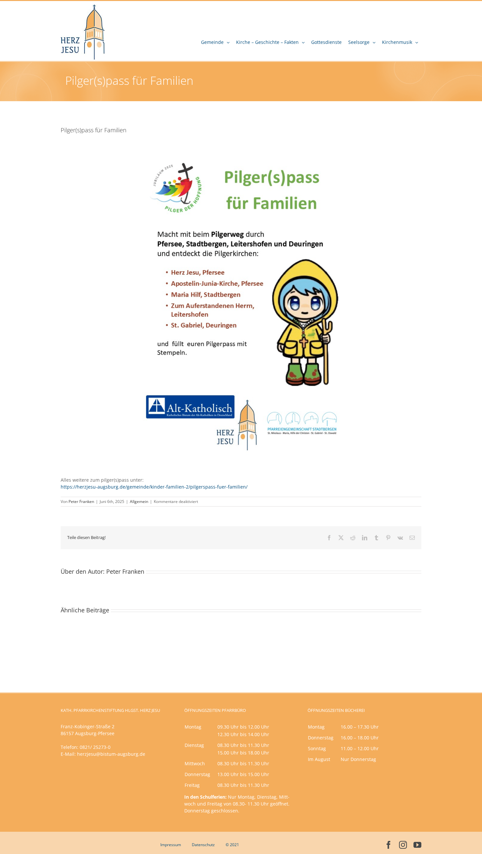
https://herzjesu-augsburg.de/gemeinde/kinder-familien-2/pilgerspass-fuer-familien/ (154, 487)
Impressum (170, 844)
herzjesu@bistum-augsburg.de (111, 754)
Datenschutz (203, 844)
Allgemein (139, 501)
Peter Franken (81, 501)
